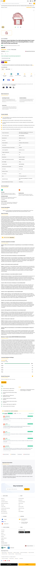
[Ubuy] (3, 1)
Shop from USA (4, 552)
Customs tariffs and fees (5, 508)
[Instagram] (4, 560)
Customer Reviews (22, 501)
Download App (21, 498)
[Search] (34, 3)
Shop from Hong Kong (23, 552)
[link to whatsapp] (15, 27)
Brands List (20, 500)
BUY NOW (27, 564)
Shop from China (4, 553)
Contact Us (3, 500)
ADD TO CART (9, 564)
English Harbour (4, 538)
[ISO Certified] (10, 547)
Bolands (2, 541)
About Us (2, 498)
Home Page (3, 5)
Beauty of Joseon (4, 7)
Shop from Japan (16, 552)
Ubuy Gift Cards (21, 508)
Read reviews (31, 413)
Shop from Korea (31, 552)
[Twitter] (8, 560)
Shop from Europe (18, 553)
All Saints (2, 531)
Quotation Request (4, 501)
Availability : (3, 51)
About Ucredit (21, 506)
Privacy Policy (11, 558)
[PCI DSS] (3, 548)
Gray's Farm (3, 534)
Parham (2, 536)
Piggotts (2, 539)
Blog (19, 509)
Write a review (4, 382)
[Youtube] (6, 560)
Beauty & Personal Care (9, 5)
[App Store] (21, 532)
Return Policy (21, 503)
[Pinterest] (9, 560)
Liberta (2, 533)
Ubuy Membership (4, 513)
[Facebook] (2, 560)
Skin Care (14, 5)
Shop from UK (10, 552)
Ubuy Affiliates (21, 511)
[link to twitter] (20, 27)
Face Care (18, 5)
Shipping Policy (3, 509)
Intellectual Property (4, 503)
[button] (28, 1)
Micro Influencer (4, 511)
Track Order (3, 506)
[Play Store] (27, 532)
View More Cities (4, 542)
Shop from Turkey (11, 553)
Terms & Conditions (5, 558)
